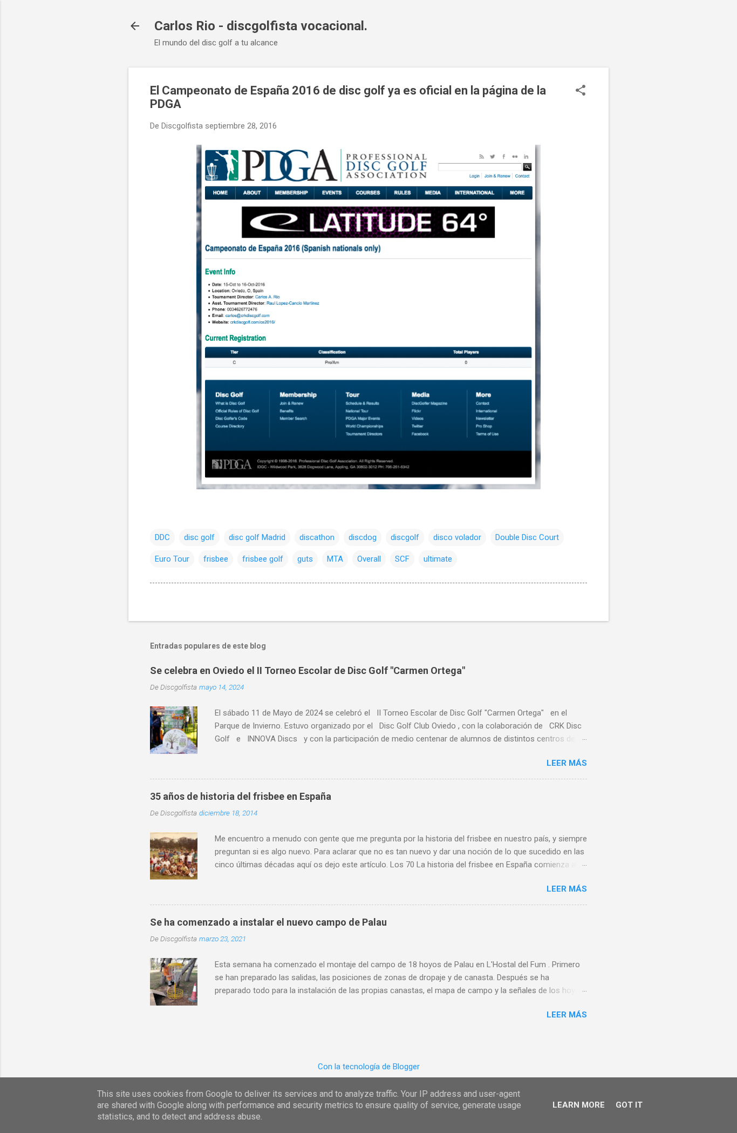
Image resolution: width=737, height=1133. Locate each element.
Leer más (567, 763)
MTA (335, 559)
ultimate (438, 559)
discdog (363, 537)
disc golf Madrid (257, 537)
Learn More (578, 1105)
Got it (629, 1105)
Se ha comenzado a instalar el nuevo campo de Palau (268, 922)
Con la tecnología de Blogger (369, 1066)
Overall (369, 559)
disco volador (457, 537)
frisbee (215, 559)
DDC (162, 537)
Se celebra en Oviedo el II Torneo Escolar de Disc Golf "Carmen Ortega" (307, 670)
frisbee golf (262, 559)
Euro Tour (172, 559)
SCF (402, 559)
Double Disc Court (527, 537)
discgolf (405, 537)
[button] (580, 91)
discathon (317, 537)
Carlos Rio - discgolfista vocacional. (260, 25)
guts (305, 559)
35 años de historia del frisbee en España (240, 796)
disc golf (199, 537)
